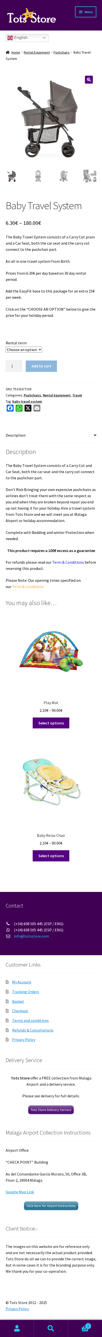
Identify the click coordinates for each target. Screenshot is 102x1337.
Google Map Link (20, 1191)
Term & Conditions (68, 562)
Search (51, 1328)
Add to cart (41, 365)
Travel (77, 395)
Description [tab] (16, 435)
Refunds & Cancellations (32, 1030)
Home (15, 52)
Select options (51, 722)
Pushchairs (61, 52)
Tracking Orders (25, 991)
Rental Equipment (37, 52)
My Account (21, 981)
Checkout (20, 1010)
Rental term (16, 342)
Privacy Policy (23, 1039)
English (20, 37)
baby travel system (27, 401)
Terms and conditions (30, 1020)
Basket (18, 1001)
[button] (89, 80)
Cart (78, 1324)
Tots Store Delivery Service (51, 1110)
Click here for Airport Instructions (51, 1206)
